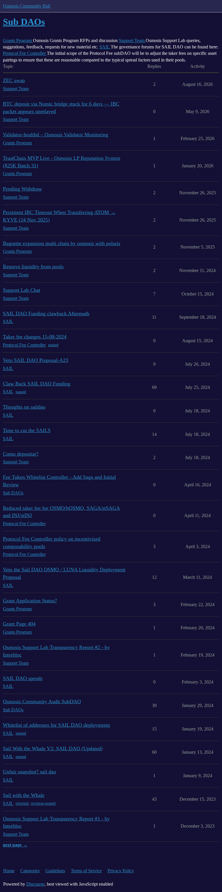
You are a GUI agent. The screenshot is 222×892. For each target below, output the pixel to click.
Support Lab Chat (21, 290)
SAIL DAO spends (22, 678)
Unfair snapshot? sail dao (29, 772)
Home (8, 870)
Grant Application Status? (30, 600)
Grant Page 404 (19, 624)
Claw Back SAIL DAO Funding (36, 384)
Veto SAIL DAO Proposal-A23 (35, 360)
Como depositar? (20, 454)
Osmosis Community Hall (26, 5)
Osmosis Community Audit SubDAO (42, 701)
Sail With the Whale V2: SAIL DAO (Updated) (53, 748)
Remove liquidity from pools (33, 266)
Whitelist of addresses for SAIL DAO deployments (56, 725)
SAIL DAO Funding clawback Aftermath (46, 313)
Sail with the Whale (24, 795)
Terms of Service (86, 870)
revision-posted (43, 803)
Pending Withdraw (22, 189)
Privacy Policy (121, 870)
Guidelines (55, 870)
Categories (30, 870)
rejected (22, 803)
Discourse (35, 884)
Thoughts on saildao (24, 407)
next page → (15, 844)
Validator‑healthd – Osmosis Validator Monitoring (55, 134)
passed (53, 345)
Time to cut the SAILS (27, 430)
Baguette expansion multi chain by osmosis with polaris (61, 243)
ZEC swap (14, 80)
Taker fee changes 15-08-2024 (34, 337)
